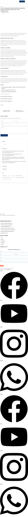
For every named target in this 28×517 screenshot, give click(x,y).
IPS (11, 177)
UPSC (10, 179)
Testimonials (2, 242)
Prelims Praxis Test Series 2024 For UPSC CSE (7, 228)
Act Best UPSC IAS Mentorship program (6, 223)
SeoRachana (8, 269)
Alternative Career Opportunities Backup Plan (7, 231)
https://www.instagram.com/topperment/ (6, 96)
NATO (3, 179)
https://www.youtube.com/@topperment (6, 101)
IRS (14, 177)
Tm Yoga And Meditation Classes (5, 226)
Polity (7, 179)
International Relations (6, 177)
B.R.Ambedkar (4, 175)
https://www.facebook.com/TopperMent (6, 98)
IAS (8, 175)
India (13, 175)
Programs (2, 239)
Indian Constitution (19, 175)
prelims (2, 6)
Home (1, 237)
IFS (10, 175)
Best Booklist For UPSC (4, 233)
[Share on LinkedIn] (7, 105)
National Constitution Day (20, 177)
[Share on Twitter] (6, 105)
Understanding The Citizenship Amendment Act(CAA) (8, 91)
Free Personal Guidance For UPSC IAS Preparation (8, 229)
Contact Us (22, 1)
